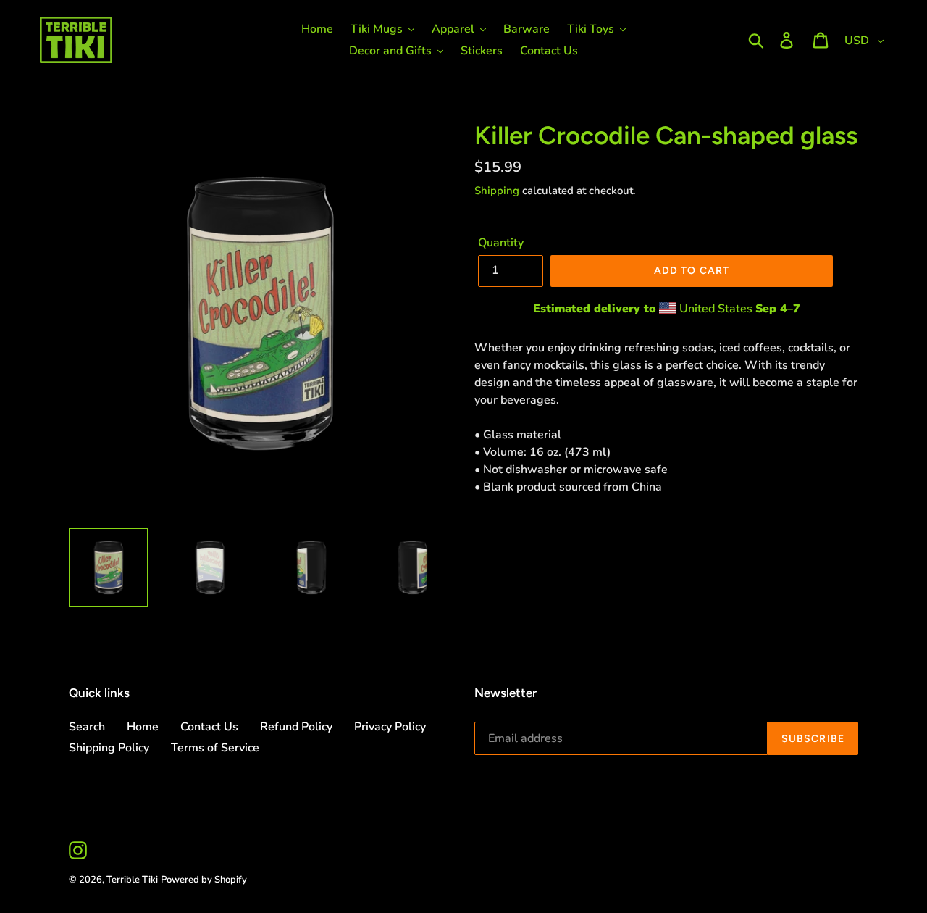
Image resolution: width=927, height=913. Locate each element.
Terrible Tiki (132, 879)
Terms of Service (215, 748)
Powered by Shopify (204, 879)
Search (87, 727)
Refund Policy (296, 727)
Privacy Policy (390, 727)
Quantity (501, 243)
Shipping (496, 190)
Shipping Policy (109, 748)
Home (143, 727)
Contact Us (209, 727)
